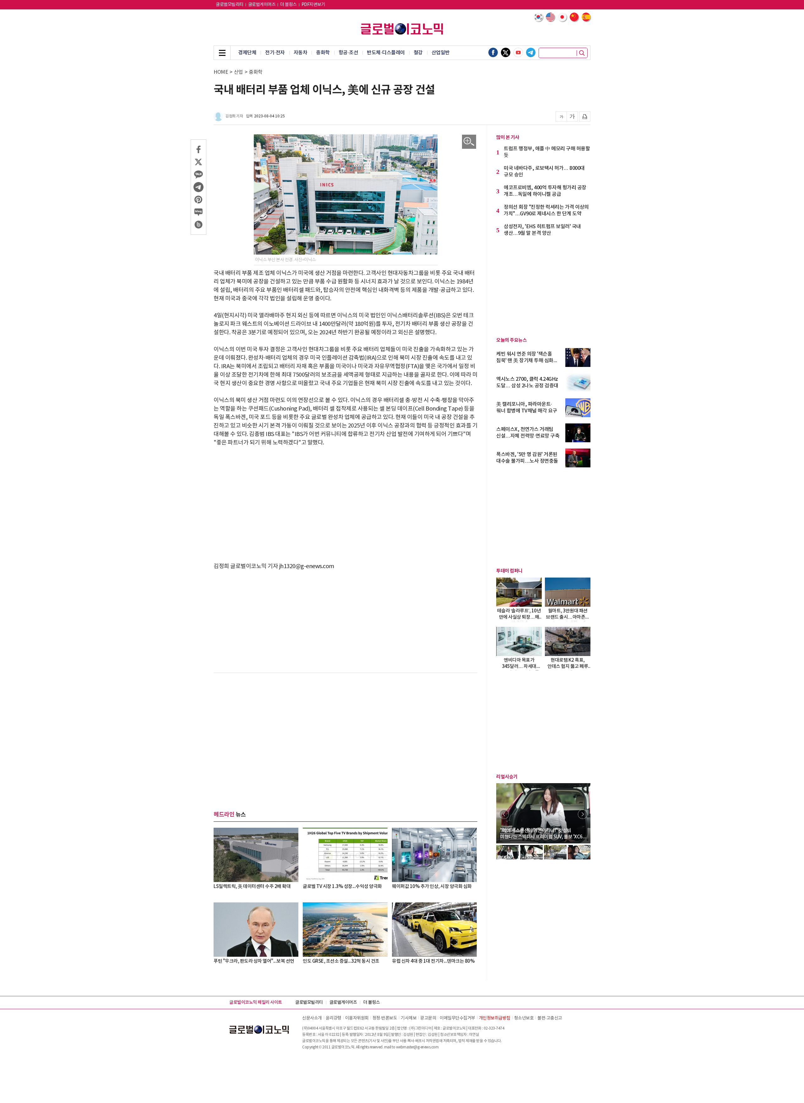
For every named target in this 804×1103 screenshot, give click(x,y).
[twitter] (505, 52)
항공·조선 (348, 53)
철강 (418, 53)
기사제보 (408, 1018)
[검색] (582, 53)
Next (582, 814)
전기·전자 (275, 53)
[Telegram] (530, 52)
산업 (238, 72)
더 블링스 (288, 4)
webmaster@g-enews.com (417, 1047)
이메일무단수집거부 (457, 1018)
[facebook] (493, 52)
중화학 (323, 53)
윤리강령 (333, 1018)
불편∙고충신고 (549, 1018)
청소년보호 (524, 1018)
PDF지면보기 (313, 4)
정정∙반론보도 (384, 1018)
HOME (221, 72)
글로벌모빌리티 (229, 4)
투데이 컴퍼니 (509, 571)
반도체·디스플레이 (386, 53)
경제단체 (247, 53)
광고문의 (428, 1018)
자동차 (300, 53)
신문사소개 (312, 1018)
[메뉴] (222, 53)
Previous (504, 814)
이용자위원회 (357, 1018)
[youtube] (518, 52)
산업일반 (441, 53)
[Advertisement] (345, 500)
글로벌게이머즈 (262, 4)
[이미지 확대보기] (469, 142)
